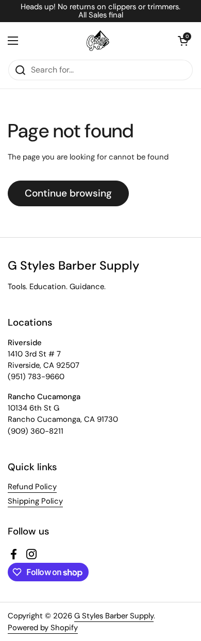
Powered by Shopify (43, 627)
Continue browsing (68, 193)
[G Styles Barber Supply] (98, 40)
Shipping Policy (35, 501)
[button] (183, 40)
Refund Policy (32, 487)
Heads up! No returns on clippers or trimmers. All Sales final (100, 11)
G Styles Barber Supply (114, 616)
